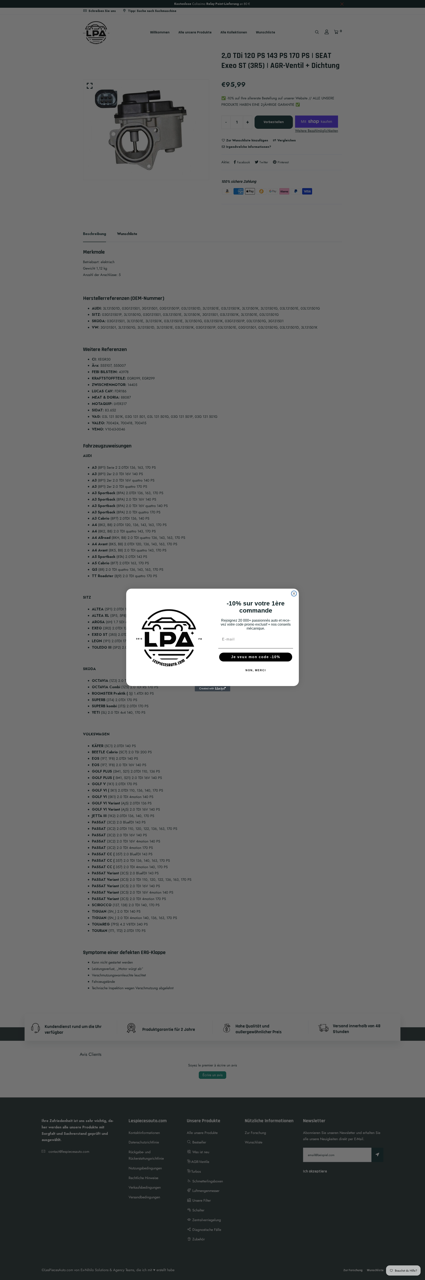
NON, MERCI (255, 670)
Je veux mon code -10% (255, 657)
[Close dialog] (294, 593)
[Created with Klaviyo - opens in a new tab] (212, 688)
